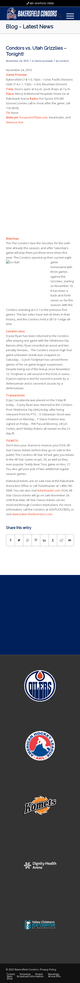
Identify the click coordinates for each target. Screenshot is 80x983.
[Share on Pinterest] (36, 540)
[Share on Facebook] (10, 540)
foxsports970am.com (33, 117)
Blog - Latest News (29, 26)
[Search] (57, 16)
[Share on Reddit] (61, 540)
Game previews (44, 60)
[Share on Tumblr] (53, 540)
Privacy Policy (48, 969)
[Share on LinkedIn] (44, 540)
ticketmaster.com (48, 490)
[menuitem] (57, 16)
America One (14, 122)
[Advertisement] (40, 615)
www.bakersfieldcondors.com (32, 514)
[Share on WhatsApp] (27, 540)
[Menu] (68, 16)
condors (64, 60)
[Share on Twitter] (19, 540)
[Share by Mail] (70, 540)
